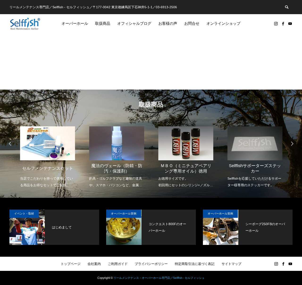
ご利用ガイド (118, 264)
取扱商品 (102, 23)
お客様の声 (167, 23)
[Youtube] (290, 23)
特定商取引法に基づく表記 (194, 264)
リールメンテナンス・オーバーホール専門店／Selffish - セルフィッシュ (159, 278)
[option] (47, 153)
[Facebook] (282, 23)
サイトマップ (231, 264)
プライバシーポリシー (151, 264)
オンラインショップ (223, 23)
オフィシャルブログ (134, 23)
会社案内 (94, 264)
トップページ (70, 264)
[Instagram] (275, 23)
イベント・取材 (24, 213)
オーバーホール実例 (123, 213)
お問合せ (191, 23)
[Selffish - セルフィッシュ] (25, 23)
